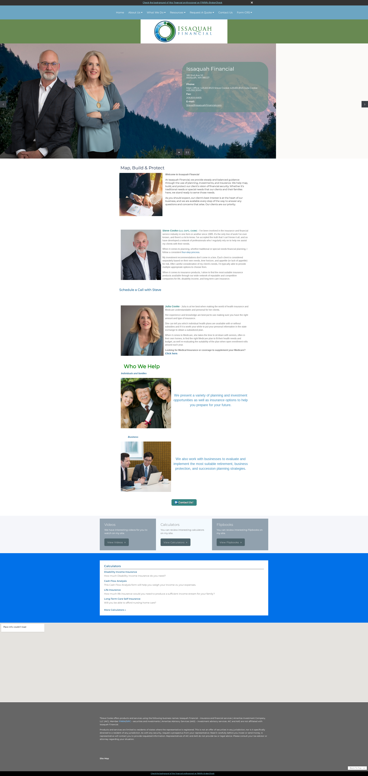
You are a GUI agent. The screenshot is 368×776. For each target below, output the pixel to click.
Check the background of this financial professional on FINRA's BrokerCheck (182, 2)
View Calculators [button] (174, 542)
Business (133, 437)
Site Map (104, 758)
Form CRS (243, 12)
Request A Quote (201, 12)
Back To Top (356, 768)
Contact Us (225, 12)
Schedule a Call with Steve (140, 290)
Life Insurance (112, 590)
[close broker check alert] (252, 2)
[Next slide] (365, 104)
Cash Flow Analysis (115, 581)
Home (120, 12)
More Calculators (115, 610)
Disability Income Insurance (120, 572)
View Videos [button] (115, 542)
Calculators (112, 566)
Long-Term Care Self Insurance (122, 598)
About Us (134, 12)
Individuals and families (134, 373)
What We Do (155, 12)
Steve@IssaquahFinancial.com (204, 105)
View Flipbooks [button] (229, 542)
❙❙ (187, 152)
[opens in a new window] (184, 505)
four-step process (190, 252)
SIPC (128, 721)
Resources (176, 12)
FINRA (122, 721)
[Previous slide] (3, 104)
